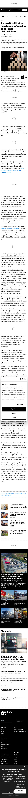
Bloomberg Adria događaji (20, 731)
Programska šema (18, 729)
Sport (2, 742)
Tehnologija (3, 738)
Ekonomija (6, 631)
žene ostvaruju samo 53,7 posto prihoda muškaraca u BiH (12, 170)
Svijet (2, 655)
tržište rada (7, 495)
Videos (15, 727)
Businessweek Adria (5, 744)
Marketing (3, 761)
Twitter (16, 759)
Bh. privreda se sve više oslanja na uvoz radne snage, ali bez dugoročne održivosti (18, 506)
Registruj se (7, 792)
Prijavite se (19, 795)
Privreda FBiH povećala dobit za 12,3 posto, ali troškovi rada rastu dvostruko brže (19, 620)
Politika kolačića (5, 755)
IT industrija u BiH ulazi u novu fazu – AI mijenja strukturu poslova (12, 681)
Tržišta (2, 733)
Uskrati (14, 417)
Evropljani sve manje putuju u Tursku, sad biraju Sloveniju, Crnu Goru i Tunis (13, 672)
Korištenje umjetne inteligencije (5, 764)
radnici (7, 493)
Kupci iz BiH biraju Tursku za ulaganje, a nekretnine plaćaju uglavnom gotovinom (7, 602)
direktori (13, 493)
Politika (2, 731)
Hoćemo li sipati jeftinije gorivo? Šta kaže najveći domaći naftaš (13, 689)
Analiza (2, 746)
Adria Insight (4, 748)
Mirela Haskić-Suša (8, 34)
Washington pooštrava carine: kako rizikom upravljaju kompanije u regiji (19, 602)
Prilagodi (13, 413)
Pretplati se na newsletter (20, 720)
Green (2, 740)
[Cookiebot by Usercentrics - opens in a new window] (20, 379)
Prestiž (2, 735)
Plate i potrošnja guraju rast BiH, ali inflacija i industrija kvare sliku (18, 514)
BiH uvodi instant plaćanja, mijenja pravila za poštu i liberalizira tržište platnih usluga (17, 523)
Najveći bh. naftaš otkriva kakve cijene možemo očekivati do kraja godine (12, 576)
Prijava (19, 10)
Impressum (3, 752)
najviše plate (21, 493)
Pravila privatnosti (5, 757)
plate (2, 493)
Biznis (2, 729)
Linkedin (16, 761)
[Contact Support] (26, 558)
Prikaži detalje (19, 404)
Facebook (16, 755)
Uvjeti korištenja (4, 759)
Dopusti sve (14, 409)
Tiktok (15, 763)
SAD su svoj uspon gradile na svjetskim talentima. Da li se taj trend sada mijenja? (18, 532)
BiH (2, 495)
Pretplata (24, 9)
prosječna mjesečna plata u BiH (10, 228)
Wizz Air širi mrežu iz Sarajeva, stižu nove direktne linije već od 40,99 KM (6, 620)
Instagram (16, 757)
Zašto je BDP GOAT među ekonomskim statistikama (12, 658)
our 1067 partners (11, 387)
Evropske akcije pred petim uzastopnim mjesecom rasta (12, 698)
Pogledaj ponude (20, 791)
